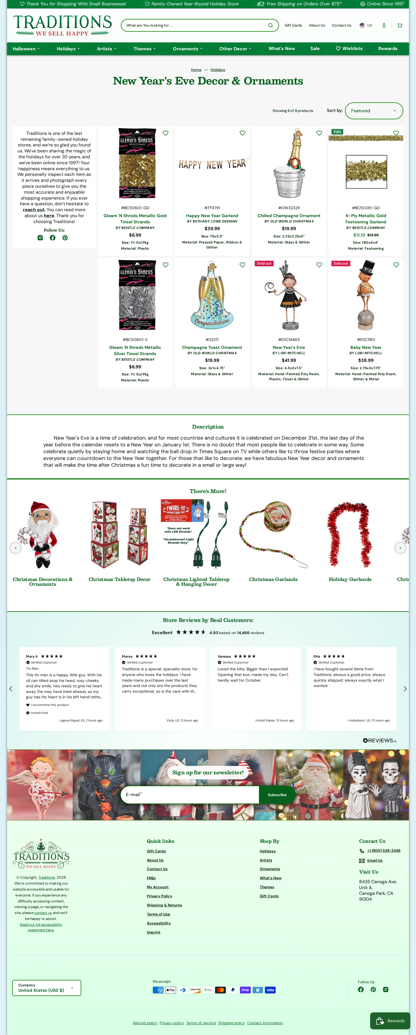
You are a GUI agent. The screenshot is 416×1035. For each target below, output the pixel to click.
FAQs (151, 878)
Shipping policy (231, 1023)
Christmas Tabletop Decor (120, 579)
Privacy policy (172, 1023)
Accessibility (159, 923)
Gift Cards (156, 851)
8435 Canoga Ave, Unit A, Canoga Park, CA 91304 (378, 890)
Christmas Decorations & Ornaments (43, 581)
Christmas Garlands (273, 579)
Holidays (218, 70)
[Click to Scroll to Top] (405, 1002)
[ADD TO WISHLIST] (165, 133)
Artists (266, 860)
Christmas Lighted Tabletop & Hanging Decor (196, 581)
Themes (267, 887)
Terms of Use (158, 914)
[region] (208, 688)
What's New (271, 878)
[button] (384, 25)
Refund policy (145, 1023)
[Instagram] (385, 989)
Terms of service (201, 1023)
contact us (43, 912)
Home (196, 70)
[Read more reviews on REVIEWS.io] (380, 741)
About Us (155, 860)
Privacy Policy (159, 896)
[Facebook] (361, 989)
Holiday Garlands (350, 579)
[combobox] (200, 25)
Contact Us (157, 869)
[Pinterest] (373, 989)
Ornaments (270, 869)
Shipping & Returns (164, 905)
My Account (158, 887)
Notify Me (289, 377)
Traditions (46, 877)
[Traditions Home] (62, 25)
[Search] (271, 25)
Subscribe (277, 794)
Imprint (153, 932)
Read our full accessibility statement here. (41, 927)
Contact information (265, 1023)
